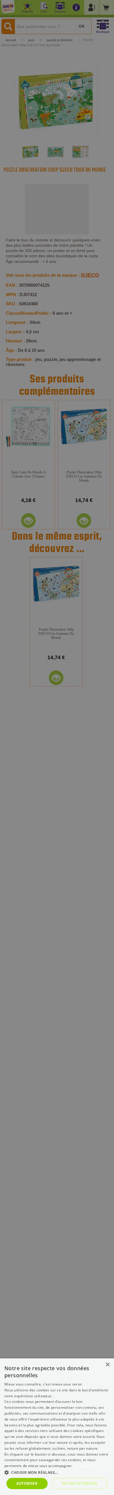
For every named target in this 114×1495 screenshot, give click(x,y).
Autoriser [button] (26, 1483)
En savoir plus (85, 1465)
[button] (57, 1472)
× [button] (107, 1365)
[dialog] (57, 1426)
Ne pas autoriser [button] (79, 1483)
